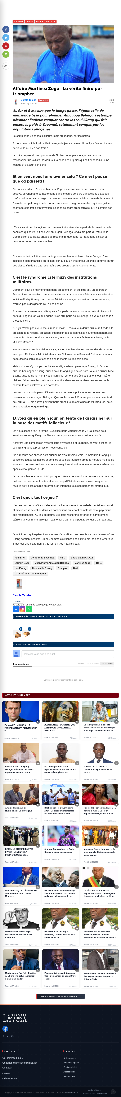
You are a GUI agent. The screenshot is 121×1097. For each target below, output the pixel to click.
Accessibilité (69, 1072)
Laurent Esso (22, 563)
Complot (62, 568)
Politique (50, 21)
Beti (75, 568)
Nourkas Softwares (71, 1092)
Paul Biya (19, 557)
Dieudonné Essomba (42, 557)
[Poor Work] (17, 632)
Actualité (18, 21)
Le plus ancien (93, 664)
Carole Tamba (28, 100)
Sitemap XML (69, 1076)
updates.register (10, 1078)
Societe (39, 21)
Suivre (18, 601)
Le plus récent (107, 664)
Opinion (29, 21)
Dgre (99, 563)
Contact (6, 1073)
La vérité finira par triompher (30, 573)
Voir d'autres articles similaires (61, 996)
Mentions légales (71, 1062)
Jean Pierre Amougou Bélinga (52, 563)
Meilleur (81, 664)
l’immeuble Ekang (42, 568)
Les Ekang (20, 568)
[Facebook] (5, 1029)
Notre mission (69, 1058)
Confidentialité (70, 1067)
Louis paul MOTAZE (82, 557)
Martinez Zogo (82, 563)
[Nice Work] (26, 632)
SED (62, 557)
